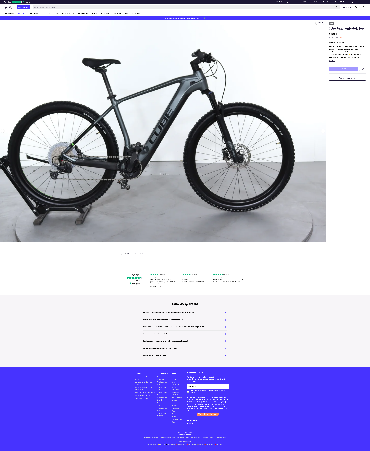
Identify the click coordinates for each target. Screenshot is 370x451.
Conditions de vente (220, 437)
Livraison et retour (176, 378)
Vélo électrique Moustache (162, 378)
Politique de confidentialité (151, 437)
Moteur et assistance (142, 395)
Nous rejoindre (177, 414)
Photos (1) (320, 23)
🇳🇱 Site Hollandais (180, 444)
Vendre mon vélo (23, 7)
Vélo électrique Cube (162, 383)
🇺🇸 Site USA (200, 444)
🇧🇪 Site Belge (161, 444)
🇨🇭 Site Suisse (218, 444)
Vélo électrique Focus (162, 404)
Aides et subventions (176, 389)
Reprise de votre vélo (346, 78)
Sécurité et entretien (175, 394)
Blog (173, 422)
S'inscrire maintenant (208, 414)
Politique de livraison (207, 437)
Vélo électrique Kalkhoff (162, 399)
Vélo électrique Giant (162, 389)
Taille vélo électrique (142, 398)
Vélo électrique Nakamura (162, 415)
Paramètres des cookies (185, 441)
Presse (174, 411)
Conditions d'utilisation (183, 437)
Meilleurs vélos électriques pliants (144, 383)
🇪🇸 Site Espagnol (208, 444)
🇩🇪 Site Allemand (170, 444)
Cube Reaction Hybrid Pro (136, 254)
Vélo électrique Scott (162, 409)
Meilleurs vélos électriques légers (144, 378)
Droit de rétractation (176, 402)
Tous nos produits (121, 254)
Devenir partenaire (175, 407)
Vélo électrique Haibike (162, 394)
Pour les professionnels (177, 418)
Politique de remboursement (167, 437)
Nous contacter (177, 398)
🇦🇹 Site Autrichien (191, 444)
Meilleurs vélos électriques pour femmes (144, 389)
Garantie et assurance (175, 383)
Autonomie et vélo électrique (145, 392)
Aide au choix (347, 7)
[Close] (187, 1)
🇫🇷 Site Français (152, 444)
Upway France (188, 432)
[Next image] (323, 131)
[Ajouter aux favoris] (362, 69)
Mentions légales (195, 437)
